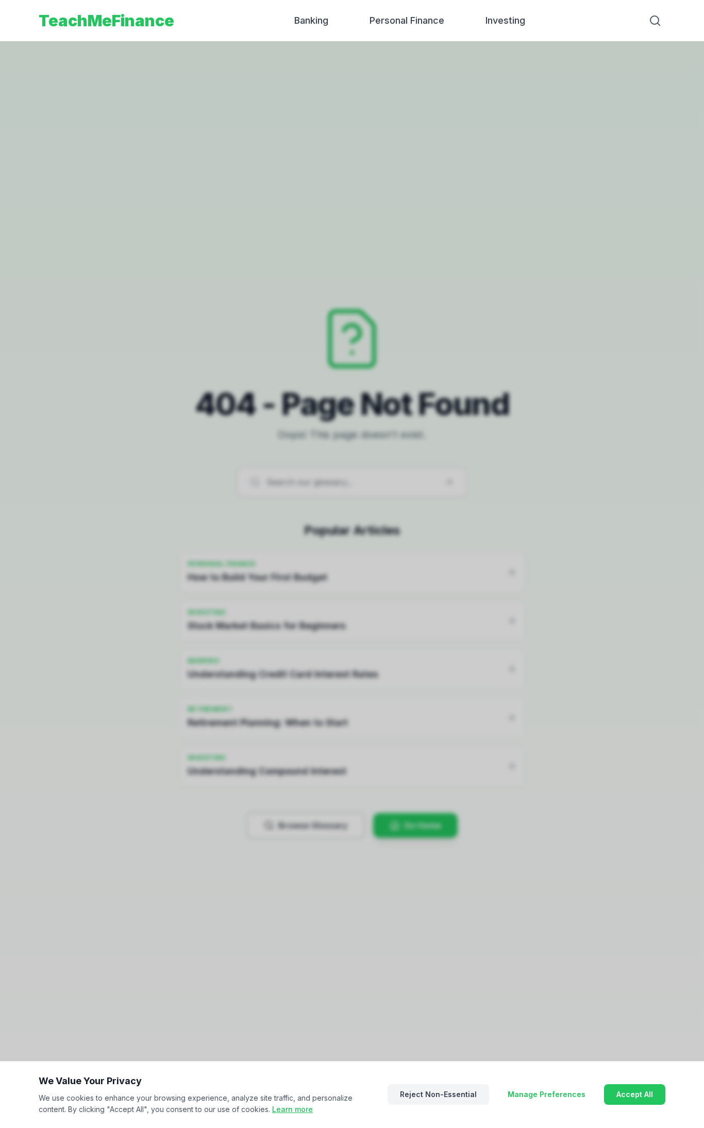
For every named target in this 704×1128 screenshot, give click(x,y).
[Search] (655, 20)
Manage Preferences (546, 1094)
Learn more (292, 1109)
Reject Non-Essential (438, 1094)
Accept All (634, 1094)
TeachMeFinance (106, 20)
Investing (505, 20)
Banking (311, 20)
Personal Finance (407, 20)
